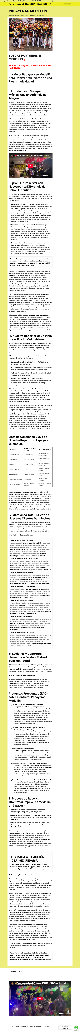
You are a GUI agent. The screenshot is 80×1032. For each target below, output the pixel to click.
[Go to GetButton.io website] (76, 1030)
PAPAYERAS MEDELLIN (64, 4)
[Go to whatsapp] (76, 1027)
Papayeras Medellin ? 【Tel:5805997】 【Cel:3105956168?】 (30, 4)
